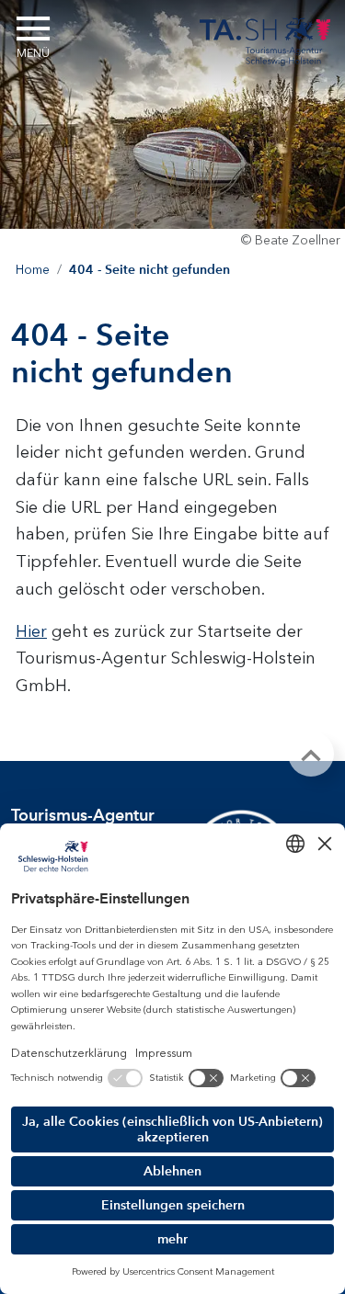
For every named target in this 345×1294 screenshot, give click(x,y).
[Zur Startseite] (265, 38)
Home (33, 270)
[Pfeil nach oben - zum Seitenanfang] (311, 754)
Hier (31, 631)
